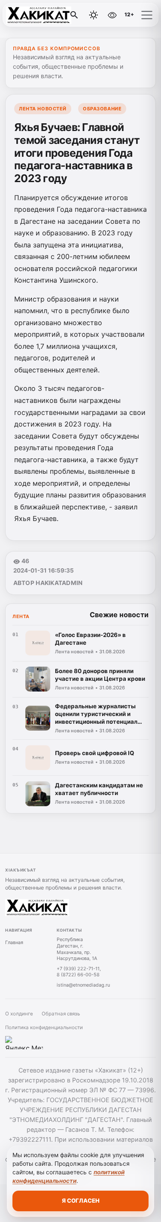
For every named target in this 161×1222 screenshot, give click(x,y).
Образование (102, 109)
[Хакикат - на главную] (42, 15)
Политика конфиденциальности (44, 1027)
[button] (147, 15)
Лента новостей (43, 109)
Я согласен (81, 1200)
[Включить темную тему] (93, 15)
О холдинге (19, 1014)
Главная (14, 942)
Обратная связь (61, 1014)
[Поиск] (74, 15)
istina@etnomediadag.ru (83, 985)
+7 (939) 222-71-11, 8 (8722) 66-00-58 (79, 972)
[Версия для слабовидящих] (112, 15)
